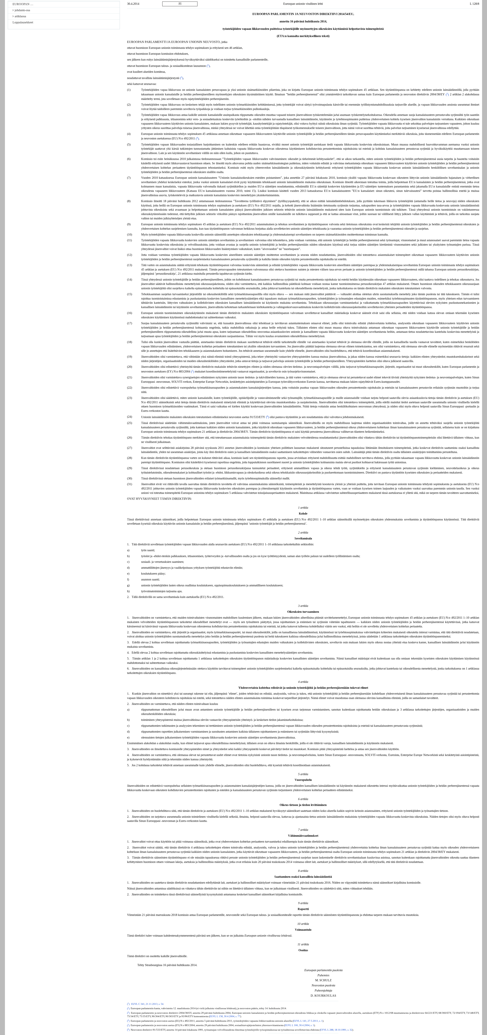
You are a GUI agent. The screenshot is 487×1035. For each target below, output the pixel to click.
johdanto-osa (22, 10)
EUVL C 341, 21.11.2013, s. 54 (147, 1004)
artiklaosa (20, 16)
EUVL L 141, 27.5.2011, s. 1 (308, 1021)
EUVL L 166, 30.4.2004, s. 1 (299, 1025)
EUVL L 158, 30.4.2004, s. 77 (225, 1016)
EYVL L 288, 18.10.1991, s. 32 (336, 1030)
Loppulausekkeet (23, 22)
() (208, 65)
